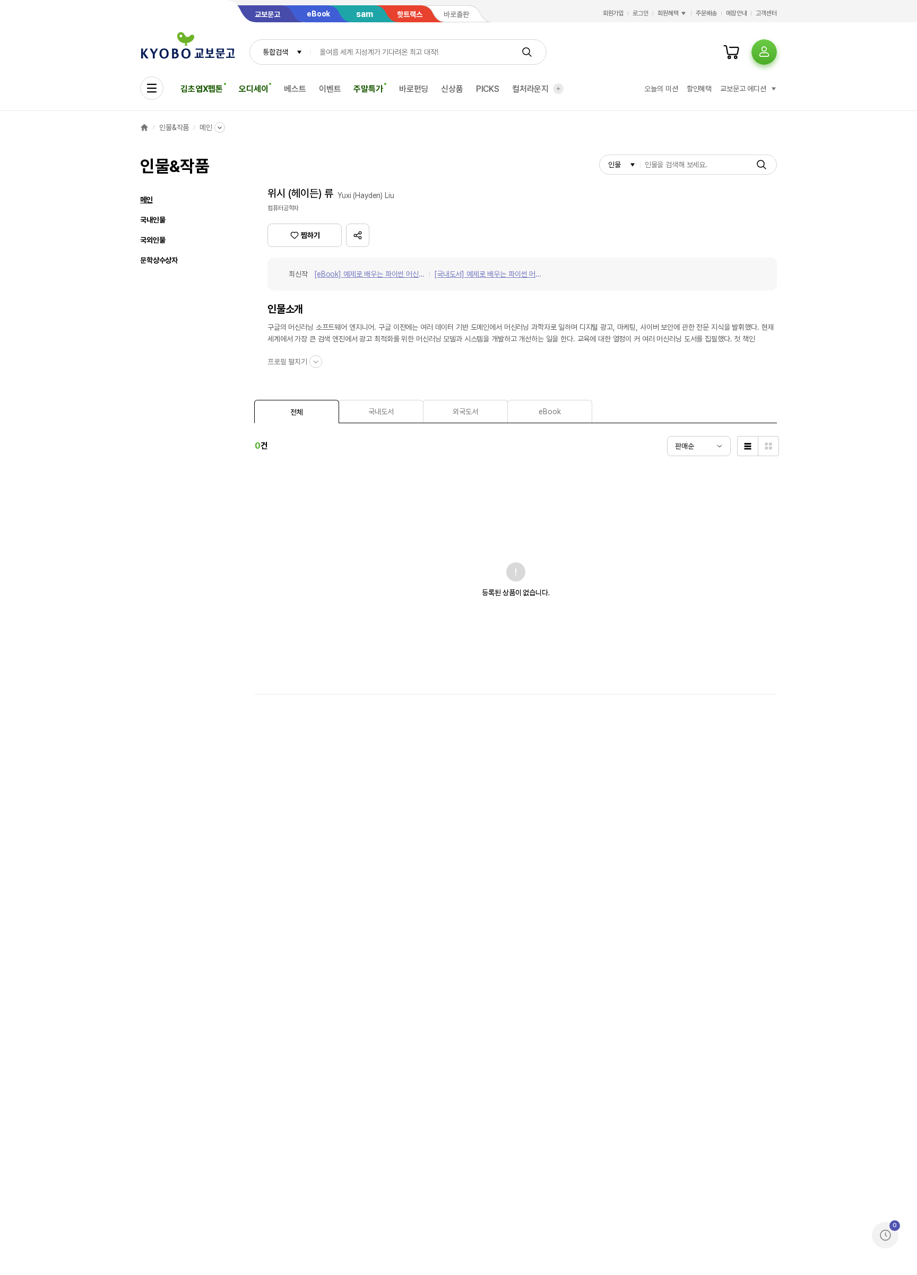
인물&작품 (174, 127)
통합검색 (275, 52)
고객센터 (766, 13)
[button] (357, 235)
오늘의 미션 (661, 88)
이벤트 (330, 89)
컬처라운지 (530, 89)
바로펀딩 (413, 89)
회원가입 (613, 13)
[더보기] (558, 88)
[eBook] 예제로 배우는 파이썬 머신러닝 (369, 275)
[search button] (527, 52)
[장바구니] (731, 52)
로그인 (640, 13)
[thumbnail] (768, 446)
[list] (747, 446)
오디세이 (253, 89)
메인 (206, 127)
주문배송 (706, 13)
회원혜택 (668, 13)
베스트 (295, 89)
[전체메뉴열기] (151, 88)
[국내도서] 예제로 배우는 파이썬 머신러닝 (488, 275)
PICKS (487, 89)
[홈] (144, 127)
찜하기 (310, 235)
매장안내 (736, 13)
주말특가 (368, 89)
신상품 (452, 89)
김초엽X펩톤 (201, 89)
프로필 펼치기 (287, 361)
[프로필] (764, 52)
